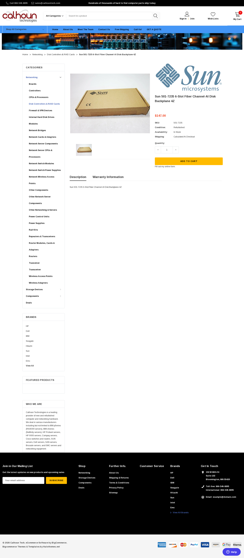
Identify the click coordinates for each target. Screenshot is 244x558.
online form (170, 166)
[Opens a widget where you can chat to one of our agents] (231, 552)
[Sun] (189, 78)
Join (192, 19)
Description (78, 177)
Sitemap (113, 493)
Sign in (183, 19)
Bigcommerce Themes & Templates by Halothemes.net (31, 547)
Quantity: (160, 143)
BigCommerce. (59, 543)
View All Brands (180, 512)
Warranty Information (108, 177)
